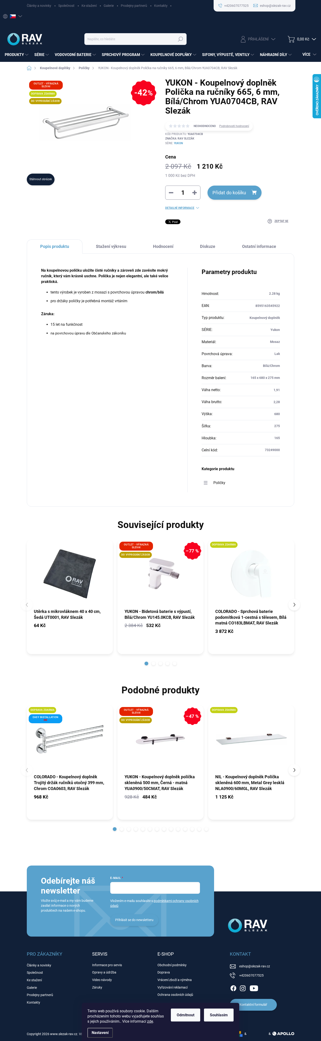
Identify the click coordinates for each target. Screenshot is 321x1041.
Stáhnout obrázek (40, 179)
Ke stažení (89, 6)
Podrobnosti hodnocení (234, 126)
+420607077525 (251, 975)
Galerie (109, 6)
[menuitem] (17, 55)
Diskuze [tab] (207, 246)
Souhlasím (219, 1015)
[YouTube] (254, 987)
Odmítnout (185, 1015)
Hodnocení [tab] (163, 246)
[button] (146, 663)
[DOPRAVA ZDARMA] (251, 574)
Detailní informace (179, 208)
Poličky (219, 483)
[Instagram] (242, 987)
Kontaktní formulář (253, 1004)
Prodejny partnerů (134, 6)
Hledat (180, 39)
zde (150, 1021)
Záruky (97, 987)
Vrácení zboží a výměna (174, 980)
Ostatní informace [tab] (259, 246)
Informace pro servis (107, 965)
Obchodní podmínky (172, 965)
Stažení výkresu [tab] (111, 246)
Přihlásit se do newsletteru (134, 920)
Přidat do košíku (229, 192)
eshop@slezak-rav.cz (254, 966)
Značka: (179, 138)
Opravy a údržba (104, 972)
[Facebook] (233, 987)
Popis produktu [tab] (54, 246)
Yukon (178, 143)
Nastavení (100, 1032)
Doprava (163, 972)
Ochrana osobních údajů (175, 995)
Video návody (102, 980)
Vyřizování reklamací (172, 987)
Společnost (66, 6)
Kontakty (161, 6)
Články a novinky (39, 6)
